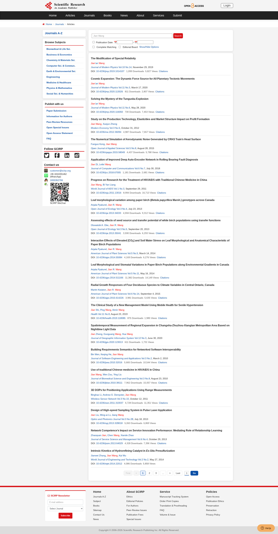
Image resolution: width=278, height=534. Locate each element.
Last (178, 473)
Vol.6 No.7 (140, 168)
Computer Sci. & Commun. (60, 65)
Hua (127, 334)
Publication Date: (104, 42)
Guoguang (112, 334)
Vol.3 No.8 (144, 378)
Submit (177, 15)
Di (94, 164)
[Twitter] (46, 155)
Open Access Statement (59, 133)
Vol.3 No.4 (122, 209)
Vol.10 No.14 (125, 67)
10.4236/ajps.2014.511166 (109, 277)
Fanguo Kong (98, 144)
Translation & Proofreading (173, 505)
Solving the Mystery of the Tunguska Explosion (119, 98)
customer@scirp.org (60, 170)
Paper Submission (56, 110)
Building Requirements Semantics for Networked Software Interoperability (136, 349)
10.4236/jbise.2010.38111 (109, 382)
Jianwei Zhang (98, 455)
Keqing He (106, 354)
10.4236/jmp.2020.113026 (109, 91)
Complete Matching (106, 47)
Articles (70, 15)
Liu (95, 415)
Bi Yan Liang (109, 184)
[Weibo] (76, 155)
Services (158, 15)
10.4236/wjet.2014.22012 (109, 463)
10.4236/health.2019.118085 (110, 318)
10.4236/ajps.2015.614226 (110, 297)
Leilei (105, 164)
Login (227, 5)
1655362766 (56, 180)
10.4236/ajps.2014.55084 (109, 257)
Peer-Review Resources (59, 122)
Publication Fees (134, 514)
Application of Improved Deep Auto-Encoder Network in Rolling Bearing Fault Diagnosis (144, 159)
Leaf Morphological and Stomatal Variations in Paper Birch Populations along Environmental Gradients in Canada (160, 264)
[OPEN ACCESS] (194, 5)
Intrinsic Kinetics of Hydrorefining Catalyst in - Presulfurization (133, 450)
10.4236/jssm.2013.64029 (109, 443)
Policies (211, 491)
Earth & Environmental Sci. (61, 71)
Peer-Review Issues (136, 510)
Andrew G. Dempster (113, 394)
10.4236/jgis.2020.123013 (109, 342)
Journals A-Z (99, 496)
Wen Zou (107, 374)
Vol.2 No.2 (143, 459)
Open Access (212, 496)
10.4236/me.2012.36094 (108, 132)
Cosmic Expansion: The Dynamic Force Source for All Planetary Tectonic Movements (143, 78)
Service (165, 491)
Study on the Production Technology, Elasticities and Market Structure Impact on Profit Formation (150, 119)
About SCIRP (135, 491)
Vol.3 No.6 (115, 128)
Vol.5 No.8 (131, 148)
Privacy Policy (213, 514)
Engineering (53, 77)
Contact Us (98, 514)
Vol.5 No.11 (133, 273)
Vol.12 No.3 (140, 338)
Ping (105, 310)
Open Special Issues (57, 127)
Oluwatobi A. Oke (99, 225)
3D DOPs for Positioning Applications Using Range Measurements (131, 390)
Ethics (129, 496)
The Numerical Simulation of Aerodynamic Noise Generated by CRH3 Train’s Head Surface (146, 139)
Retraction (211, 510)
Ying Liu (117, 374)
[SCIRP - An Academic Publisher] (65, 5)
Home (53, 15)
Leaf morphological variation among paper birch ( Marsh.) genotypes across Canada (152, 200)
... (163, 473)
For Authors (132, 505)
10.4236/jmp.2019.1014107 (110, 71)
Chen (113, 435)
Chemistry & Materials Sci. (60, 60)
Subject (97, 501)
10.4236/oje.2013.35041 (108, 233)
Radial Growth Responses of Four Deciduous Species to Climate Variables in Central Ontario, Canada (152, 285)
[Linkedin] (67, 155)
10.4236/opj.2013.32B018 (109, 423)
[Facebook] (57, 155)
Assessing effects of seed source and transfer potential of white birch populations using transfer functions (156, 220)
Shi (95, 310)
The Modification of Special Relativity (113, 58)
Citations (163, 71)
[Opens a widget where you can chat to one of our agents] (266, 528)
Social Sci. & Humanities (59, 93)
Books (108, 15)
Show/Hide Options (149, 47)
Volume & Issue (168, 514)
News (124, 15)
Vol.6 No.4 (142, 439)
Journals (89, 15)
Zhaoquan (98, 435)
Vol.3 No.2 (146, 358)
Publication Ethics (215, 501)
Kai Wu (122, 455)
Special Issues (133, 519)
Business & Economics (59, 54)
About (140, 15)
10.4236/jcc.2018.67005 (108, 172)
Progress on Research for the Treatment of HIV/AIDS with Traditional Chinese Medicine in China (149, 180)
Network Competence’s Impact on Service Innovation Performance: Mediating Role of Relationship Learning (156, 430)
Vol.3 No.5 (122, 229)
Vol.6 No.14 (133, 293)
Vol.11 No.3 (124, 87)
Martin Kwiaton (98, 289)
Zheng (96, 334)
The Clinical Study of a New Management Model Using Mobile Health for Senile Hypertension (147, 305)
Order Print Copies (169, 501)
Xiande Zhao (127, 435)
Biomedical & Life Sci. (58, 49)
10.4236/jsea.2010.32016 (109, 362)
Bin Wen (95, 354)
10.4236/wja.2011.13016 (108, 192)
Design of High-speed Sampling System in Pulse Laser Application (131, 410)
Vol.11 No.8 (104, 314)
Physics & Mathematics (59, 88)
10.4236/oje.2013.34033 (108, 213)
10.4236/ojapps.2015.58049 (110, 152)
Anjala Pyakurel (99, 205)
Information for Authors (59, 116)
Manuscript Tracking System (174, 496)
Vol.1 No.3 (119, 188)
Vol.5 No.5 (133, 253)
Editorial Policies (134, 501)
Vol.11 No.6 (124, 107)
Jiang (118, 415)
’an (98, 63)
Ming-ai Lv (105, 415)
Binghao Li (96, 394)
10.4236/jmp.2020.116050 (109, 112)
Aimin (118, 310)
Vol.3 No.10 (123, 399)
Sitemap (97, 510)
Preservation (212, 505)
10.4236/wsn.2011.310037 (109, 403)
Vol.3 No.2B (127, 419)
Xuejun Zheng (110, 124)
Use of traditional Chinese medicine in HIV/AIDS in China (125, 369)
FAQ (48, 138)
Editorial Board (130, 47)
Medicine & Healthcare (58, 82)
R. (114, 205)
